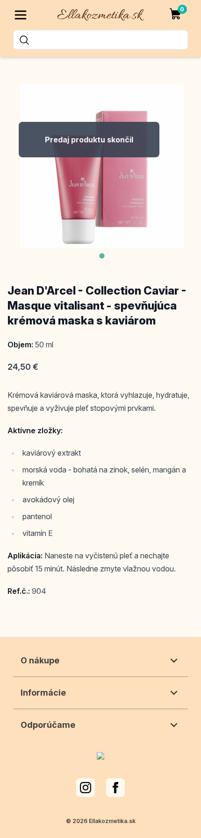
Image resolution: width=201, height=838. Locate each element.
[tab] (101, 255)
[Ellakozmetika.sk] (100, 13)
